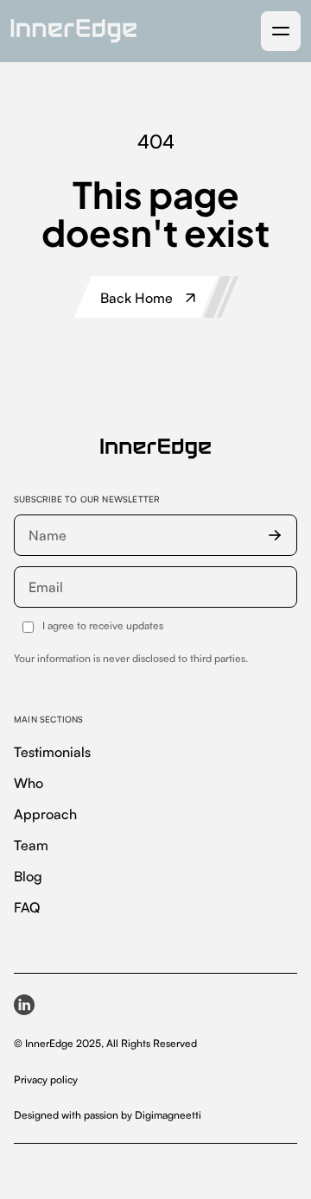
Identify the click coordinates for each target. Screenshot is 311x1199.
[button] (281, 31)
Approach (45, 814)
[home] (73, 30)
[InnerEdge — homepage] (155, 449)
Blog (28, 876)
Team (31, 845)
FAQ (27, 907)
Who (28, 783)
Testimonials (52, 751)
